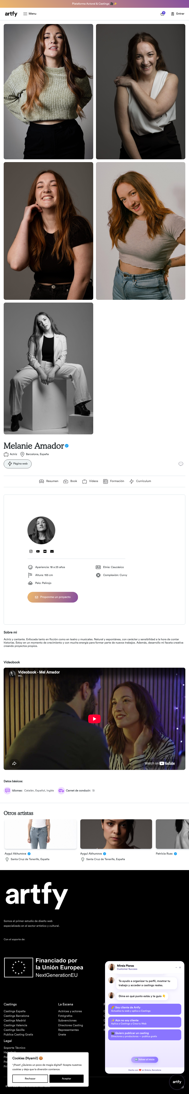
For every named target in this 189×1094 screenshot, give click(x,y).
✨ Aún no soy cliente (129, 1022)
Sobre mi (10, 632)
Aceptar (66, 1078)
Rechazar (30, 1078)
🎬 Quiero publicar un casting (134, 1035)
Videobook (12, 662)
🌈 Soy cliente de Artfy (131, 1009)
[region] (48, 1069)
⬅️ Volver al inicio (144, 1059)
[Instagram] (31, 551)
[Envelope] (52, 551)
